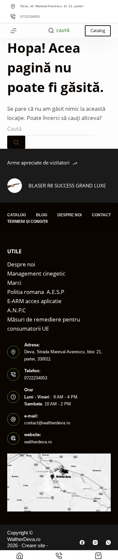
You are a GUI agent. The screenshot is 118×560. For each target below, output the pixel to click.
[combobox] (51, 129)
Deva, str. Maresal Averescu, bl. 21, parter (51, 6)
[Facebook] (82, 542)
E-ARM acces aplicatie (34, 301)
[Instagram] (95, 542)
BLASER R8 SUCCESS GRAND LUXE (67, 185)
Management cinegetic (36, 273)
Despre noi (69, 215)
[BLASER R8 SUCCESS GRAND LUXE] (14, 185)
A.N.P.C (16, 310)
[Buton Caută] (16, 142)
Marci (14, 282)
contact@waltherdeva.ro (47, 422)
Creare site (33, 545)
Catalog (97, 30)
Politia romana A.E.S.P (35, 292)
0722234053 (30, 16)
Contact (101, 215)
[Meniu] (13, 31)
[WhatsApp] (108, 542)
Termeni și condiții (27, 221)
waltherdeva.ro (38, 441)
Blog (41, 215)
